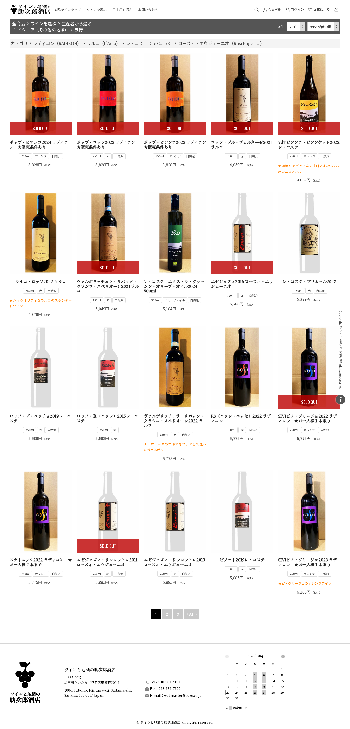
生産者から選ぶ (77, 23)
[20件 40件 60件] (296, 26)
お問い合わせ (148, 9)
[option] (255, 678)
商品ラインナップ (67, 9)
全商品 (18, 23)
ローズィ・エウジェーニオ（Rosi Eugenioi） (221, 43)
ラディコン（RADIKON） (57, 43)
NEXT (190, 614)
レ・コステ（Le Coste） (149, 43)
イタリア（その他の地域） (43, 29)
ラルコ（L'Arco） (103, 43)
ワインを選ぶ (97, 9)
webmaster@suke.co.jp (182, 695)
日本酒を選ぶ (122, 9)
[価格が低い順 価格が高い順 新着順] (323, 26)
